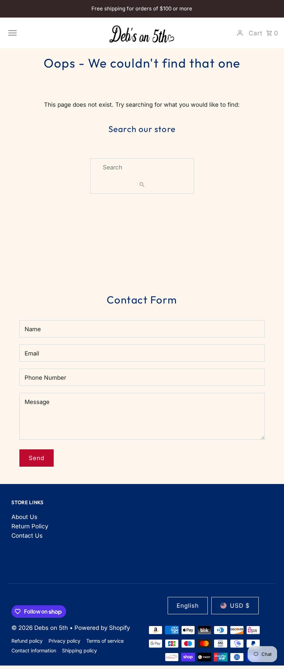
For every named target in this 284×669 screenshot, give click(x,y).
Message (37, 401)
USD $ (240, 605)
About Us (24, 516)
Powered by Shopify (102, 627)
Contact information (33, 650)
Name (33, 329)
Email (32, 353)
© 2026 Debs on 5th (40, 627)
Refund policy (27, 641)
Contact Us (27, 535)
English (188, 605)
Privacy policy (64, 641)
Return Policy (29, 526)
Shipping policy (79, 650)
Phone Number (45, 377)
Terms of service (105, 641)
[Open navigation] (55, 33)
